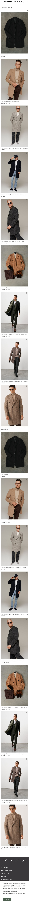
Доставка (4, 876)
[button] (23, 2)
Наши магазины (6, 879)
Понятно (7, 899)
